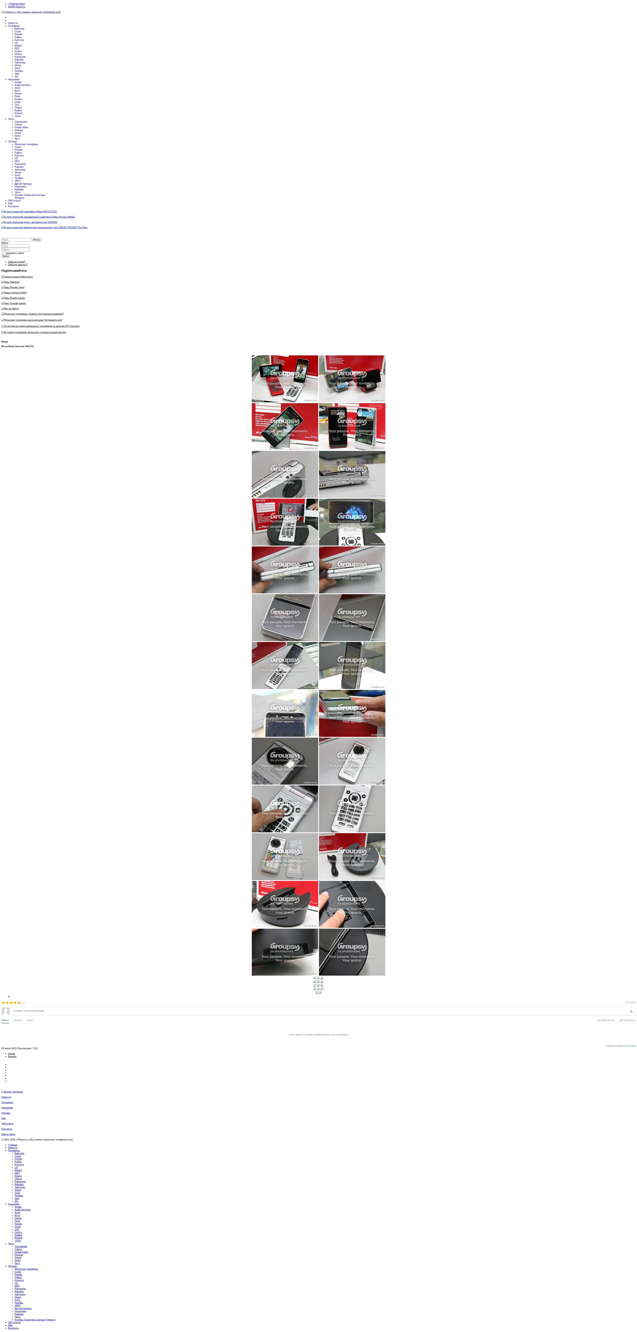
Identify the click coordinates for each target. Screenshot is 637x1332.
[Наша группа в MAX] (318, 292)
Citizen (18, 124)
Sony (17, 68)
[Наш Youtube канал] (318, 303)
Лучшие (18, 1020)
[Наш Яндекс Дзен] (318, 287)
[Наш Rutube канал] (318, 298)
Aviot (17, 87)
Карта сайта (8, 1134)
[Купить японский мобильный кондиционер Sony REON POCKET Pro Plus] (318, 227)
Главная (12, 1144)
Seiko (18, 135)
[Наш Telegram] (318, 282)
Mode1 (18, 45)
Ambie (18, 82)
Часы (11, 118)
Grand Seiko (21, 127)
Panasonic (20, 56)
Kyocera (19, 39)
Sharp (18, 65)
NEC (17, 48)
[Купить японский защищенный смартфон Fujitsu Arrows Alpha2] (318, 216)
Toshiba (19, 70)
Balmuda (19, 28)
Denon (18, 93)
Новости (13, 23)
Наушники (14, 79)
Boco (17, 90)
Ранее (30, 1020)
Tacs (17, 138)
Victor (18, 116)
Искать (36, 239)
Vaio (17, 73)
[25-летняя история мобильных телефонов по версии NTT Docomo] (318, 326)
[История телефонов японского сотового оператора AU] (318, 332)
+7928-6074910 (16, 3)
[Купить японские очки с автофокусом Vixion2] (318, 222)
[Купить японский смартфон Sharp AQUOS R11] (318, 211)
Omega (19, 130)
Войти (6, 256)
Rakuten (19, 59)
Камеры (19, 189)
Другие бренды (23, 183)
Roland (18, 113)
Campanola (21, 121)
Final (17, 96)
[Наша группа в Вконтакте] (318, 276)
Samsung (20, 62)
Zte (16, 76)
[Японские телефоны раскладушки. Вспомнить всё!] (318, 320)
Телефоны (14, 25)
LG (16, 42)
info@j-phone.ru (16, 6)
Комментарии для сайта (621, 1046)
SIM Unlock (14, 200)
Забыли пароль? (17, 264)
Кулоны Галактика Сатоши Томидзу (35, 1319)
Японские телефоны (26, 144)
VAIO (17, 180)
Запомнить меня (14, 253)
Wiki (10, 203)
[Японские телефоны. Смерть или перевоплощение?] (318, 313)
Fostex (18, 99)
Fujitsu (18, 37)
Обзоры (12, 141)
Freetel (18, 34)
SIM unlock (7, 1123)
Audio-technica (23, 85)
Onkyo (18, 54)
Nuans (18, 51)
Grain (18, 101)
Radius (18, 110)
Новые (5, 1020)
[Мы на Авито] (318, 308)
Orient (18, 133)
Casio (18, 31)
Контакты (13, 206)
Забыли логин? (16, 261)
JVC (17, 104)
